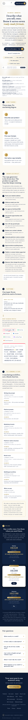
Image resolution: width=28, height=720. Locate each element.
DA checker (19, 699)
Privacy (13, 708)
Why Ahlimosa (10, 696)
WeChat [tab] (21, 330)
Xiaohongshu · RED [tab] (9, 330)
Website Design (19, 702)
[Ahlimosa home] (3, 3)
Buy (14, 560)
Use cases (11, 693)
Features (5, 693)
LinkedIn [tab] (17, 333)
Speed (16, 693)
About (20, 696)
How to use (22, 693)
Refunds (19, 708)
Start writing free (14, 686)
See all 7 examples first (14, 53)
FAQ (17, 696)
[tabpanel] (14, 353)
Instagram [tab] (7, 333)
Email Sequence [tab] (9, 340)
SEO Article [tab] (7, 337)
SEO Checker (10, 702)
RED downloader (11, 699)
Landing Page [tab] (18, 337)
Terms (8, 708)
